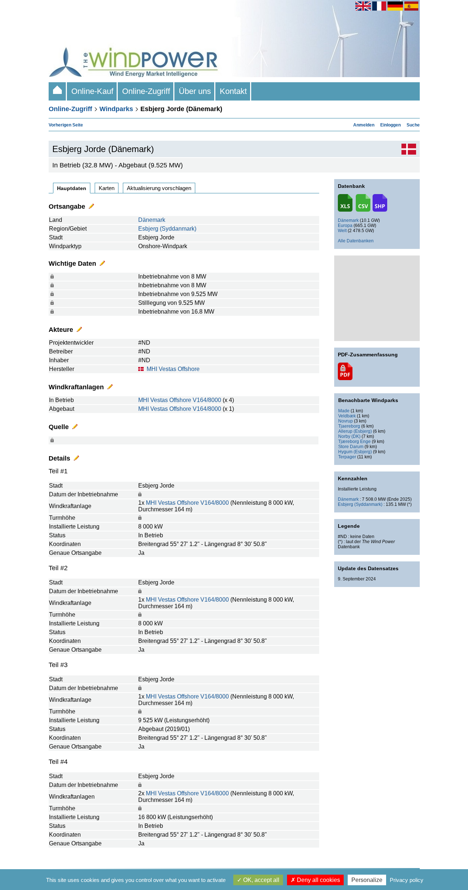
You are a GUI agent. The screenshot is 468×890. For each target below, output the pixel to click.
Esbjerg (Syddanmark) (167, 229)
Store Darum (350, 446)
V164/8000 (207, 400)
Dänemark (151, 220)
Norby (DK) (349, 436)
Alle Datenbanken (356, 240)
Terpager (347, 456)
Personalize (366, 880)
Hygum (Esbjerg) (355, 451)
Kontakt (233, 91)
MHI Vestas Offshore (173, 369)
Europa (345, 225)
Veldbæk (347, 416)
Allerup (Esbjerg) (355, 431)
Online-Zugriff (146, 91)
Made (344, 410)
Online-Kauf (92, 91)
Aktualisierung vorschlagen (159, 188)
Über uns (194, 91)
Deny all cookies (317, 880)
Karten (106, 188)
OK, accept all (260, 880)
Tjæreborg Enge (354, 441)
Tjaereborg (349, 426)
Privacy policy (406, 880)
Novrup (345, 421)
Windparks (116, 109)
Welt (342, 230)
